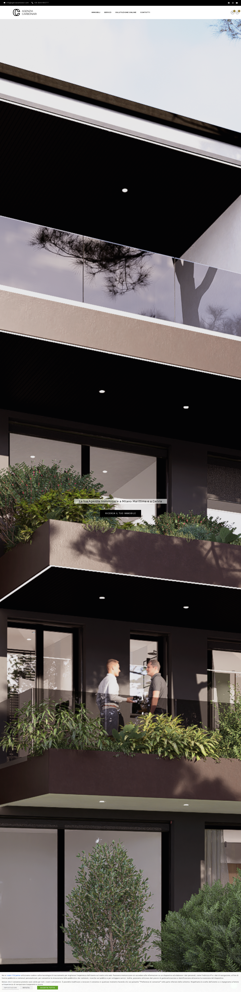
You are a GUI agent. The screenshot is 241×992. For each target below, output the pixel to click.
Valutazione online (125, 12)
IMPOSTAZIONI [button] (10, 988)
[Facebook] (228, 3)
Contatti (145, 12)
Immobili (96, 12)
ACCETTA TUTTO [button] (47, 988)
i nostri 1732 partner (13, 975)
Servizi (107, 12)
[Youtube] (236, 3)
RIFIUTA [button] (26, 988)
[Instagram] (232, 3)
